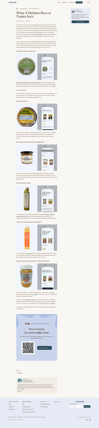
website (53, 303)
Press (10, 404)
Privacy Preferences (28, 417)
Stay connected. (73, 403)
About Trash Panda (13, 401)
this (35, 132)
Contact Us (11, 406)
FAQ (23, 404)
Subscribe (56, 401)
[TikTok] (86, 419)
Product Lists (43, 401)
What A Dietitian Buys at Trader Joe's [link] (34, 8)
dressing (29, 253)
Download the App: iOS (28, 409)
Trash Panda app (37, 34)
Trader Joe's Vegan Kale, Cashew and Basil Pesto (28, 82)
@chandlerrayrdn (30, 299)
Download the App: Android (29, 412)
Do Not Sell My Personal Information (39, 417)
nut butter (35, 294)
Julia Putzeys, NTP (20, 21)
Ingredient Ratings (26, 401)
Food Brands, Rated (45, 404)
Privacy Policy (20, 419)
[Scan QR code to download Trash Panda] (28, 347)
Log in (88, 2)
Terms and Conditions (13, 419)
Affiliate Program (26, 406)
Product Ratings (44, 406)
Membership (71, 2)
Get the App (79, 2)
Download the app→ (80, 21)
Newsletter (64, 2)
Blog (59, 2)
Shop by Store (23, 8)
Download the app (43, 348)
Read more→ (20, 391)
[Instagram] (89, 419)
